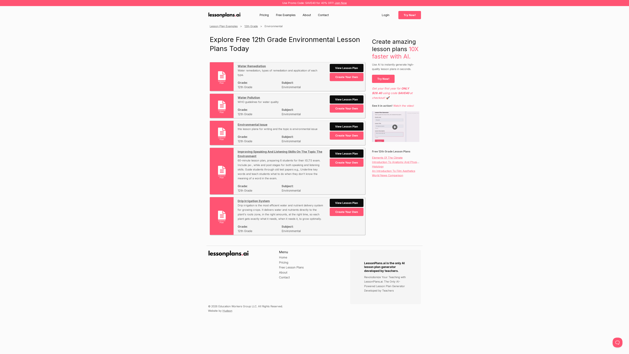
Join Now (341, 3)
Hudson (227, 310)
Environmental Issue (252, 124)
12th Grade (251, 26)
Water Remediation (252, 66)
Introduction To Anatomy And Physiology (398, 162)
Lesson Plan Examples (224, 26)
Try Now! (410, 15)
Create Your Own (346, 77)
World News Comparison (387, 175)
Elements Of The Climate (387, 157)
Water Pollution (249, 97)
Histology (378, 166)
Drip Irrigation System (254, 201)
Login (385, 15)
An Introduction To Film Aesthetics (393, 171)
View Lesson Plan (346, 68)
